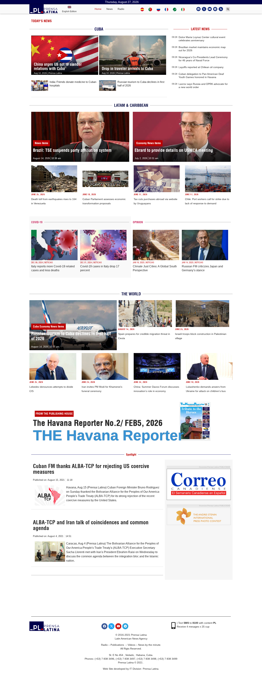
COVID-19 (36, 222)
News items (41, 143)
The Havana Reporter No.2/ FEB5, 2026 (98, 423)
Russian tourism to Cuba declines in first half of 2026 (71, 336)
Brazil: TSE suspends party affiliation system (72, 150)
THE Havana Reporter (108, 435)
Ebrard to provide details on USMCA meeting (174, 150)
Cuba (36, 326)
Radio (121, 9)
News (109, 9)
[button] (228, 9)
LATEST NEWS (200, 29)
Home (98, 9)
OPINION (138, 222)
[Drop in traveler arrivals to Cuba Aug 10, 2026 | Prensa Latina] (132, 37)
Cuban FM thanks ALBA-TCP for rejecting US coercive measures (91, 469)
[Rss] (221, 9)
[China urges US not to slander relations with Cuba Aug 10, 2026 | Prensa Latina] (64, 37)
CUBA (98, 29)
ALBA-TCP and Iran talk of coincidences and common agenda (90, 525)
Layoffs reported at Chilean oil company (201, 67)
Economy (141, 143)
